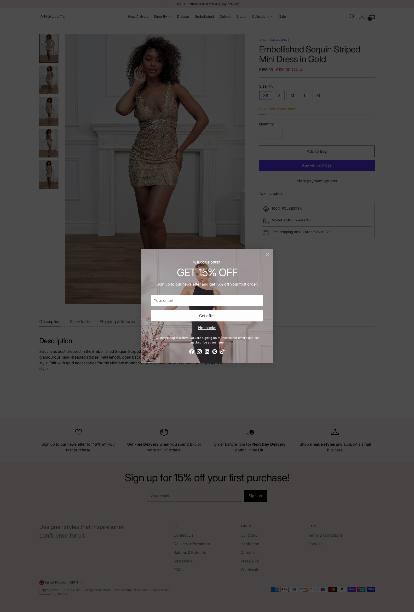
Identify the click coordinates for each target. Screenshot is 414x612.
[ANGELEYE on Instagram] (199, 352)
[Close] (267, 254)
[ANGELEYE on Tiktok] (222, 352)
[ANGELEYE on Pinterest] (215, 352)
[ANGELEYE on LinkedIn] (207, 352)
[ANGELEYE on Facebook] (192, 352)
